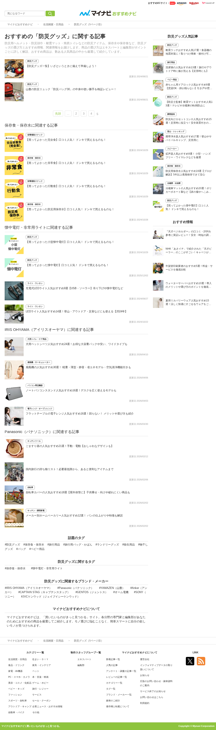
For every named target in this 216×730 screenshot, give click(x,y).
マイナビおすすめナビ (20, 24)
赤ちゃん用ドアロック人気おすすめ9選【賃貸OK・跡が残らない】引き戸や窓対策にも (189, 87)
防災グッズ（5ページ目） (88, 24)
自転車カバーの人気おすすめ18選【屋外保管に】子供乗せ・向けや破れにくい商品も (78, 492)
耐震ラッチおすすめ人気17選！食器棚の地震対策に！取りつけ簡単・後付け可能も (189, 52)
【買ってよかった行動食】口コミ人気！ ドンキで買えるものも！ (66, 186)
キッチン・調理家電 (36, 510)
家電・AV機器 (15, 671)
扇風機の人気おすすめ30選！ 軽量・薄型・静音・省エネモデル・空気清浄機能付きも (78, 367)
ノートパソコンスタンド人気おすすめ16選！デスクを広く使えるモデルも (71, 390)
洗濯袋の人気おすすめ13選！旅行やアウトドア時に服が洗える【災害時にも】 (189, 69)
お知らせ (144, 675)
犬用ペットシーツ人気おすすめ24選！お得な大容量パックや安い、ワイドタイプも (76, 344)
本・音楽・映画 (40, 677)
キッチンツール (34, 441)
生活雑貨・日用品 (53, 24)
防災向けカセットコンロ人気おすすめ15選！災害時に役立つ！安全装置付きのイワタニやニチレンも (189, 121)
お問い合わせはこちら (151, 697)
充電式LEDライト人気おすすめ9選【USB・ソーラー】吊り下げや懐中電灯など (74, 288)
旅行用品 (171, 62)
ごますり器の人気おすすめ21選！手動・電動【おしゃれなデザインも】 (70, 446)
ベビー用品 (172, 80)
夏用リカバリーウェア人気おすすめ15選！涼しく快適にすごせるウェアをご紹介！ (188, 302)
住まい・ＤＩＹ (40, 659)
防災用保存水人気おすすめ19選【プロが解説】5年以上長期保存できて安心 (189, 173)
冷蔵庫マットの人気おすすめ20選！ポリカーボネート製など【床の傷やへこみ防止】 (189, 190)
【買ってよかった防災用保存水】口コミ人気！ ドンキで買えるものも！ (70, 209)
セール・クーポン (41, 700)
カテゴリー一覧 (114, 683)
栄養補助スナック (35, 135)
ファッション (15, 694)
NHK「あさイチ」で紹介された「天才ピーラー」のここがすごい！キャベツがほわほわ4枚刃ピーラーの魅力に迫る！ (189, 251)
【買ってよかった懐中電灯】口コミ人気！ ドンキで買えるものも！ (67, 265)
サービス (37, 694)
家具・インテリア (41, 665)
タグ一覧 (110, 688)
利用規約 (144, 703)
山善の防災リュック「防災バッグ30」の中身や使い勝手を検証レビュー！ (71, 89)
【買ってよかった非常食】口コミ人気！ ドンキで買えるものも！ (66, 162)
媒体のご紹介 (113, 700)
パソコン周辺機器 (35, 385)
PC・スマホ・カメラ (19, 677)
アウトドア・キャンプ (19, 706)
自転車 (30, 487)
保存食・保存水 (34, 158)
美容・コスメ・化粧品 (19, 683)
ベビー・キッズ (16, 688)
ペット (35, 671)
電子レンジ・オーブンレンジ (39, 409)
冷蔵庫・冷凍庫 (174, 183)
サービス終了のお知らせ (153, 691)
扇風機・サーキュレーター (38, 362)
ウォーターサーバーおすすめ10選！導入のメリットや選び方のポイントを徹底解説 (189, 285)
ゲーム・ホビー (40, 683)
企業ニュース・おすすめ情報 (47, 706)
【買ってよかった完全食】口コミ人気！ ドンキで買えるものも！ (66, 139)
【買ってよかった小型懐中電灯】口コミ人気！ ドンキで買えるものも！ (70, 241)
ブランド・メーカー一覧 (119, 694)
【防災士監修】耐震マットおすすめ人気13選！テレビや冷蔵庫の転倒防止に (189, 103)
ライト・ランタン (35, 283)
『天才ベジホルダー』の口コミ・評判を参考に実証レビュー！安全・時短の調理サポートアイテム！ (188, 233)
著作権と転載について (117, 706)
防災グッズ (32, 61)
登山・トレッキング (175, 131)
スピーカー (172, 149)
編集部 (80, 665)
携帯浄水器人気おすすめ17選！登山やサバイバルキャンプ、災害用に (189, 138)
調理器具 (171, 114)
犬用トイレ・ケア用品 (36, 339)
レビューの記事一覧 (116, 677)
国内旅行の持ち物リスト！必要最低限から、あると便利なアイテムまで (69, 469)
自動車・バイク (16, 712)
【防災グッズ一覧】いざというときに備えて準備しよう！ (61, 66)
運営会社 (144, 659)
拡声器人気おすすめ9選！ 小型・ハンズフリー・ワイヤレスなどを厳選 (188, 155)
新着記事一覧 (113, 659)
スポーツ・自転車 (17, 700)
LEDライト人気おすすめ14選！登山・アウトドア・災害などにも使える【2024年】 (77, 311)
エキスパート (84, 659)
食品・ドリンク (16, 665)
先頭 (58, 113)
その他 (35, 712)
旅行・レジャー (40, 688)
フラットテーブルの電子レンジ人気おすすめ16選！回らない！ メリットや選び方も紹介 (80, 413)
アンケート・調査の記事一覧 (121, 671)
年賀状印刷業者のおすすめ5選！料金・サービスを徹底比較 (189, 268)
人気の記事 (112, 665)
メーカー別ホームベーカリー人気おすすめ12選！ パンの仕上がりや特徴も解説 (74, 515)
